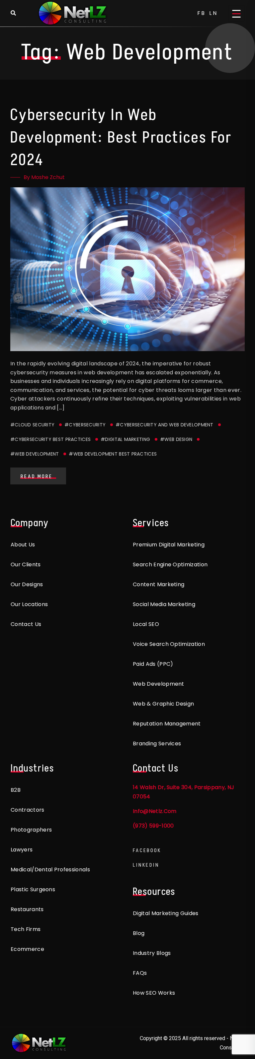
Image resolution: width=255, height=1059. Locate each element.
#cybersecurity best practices (50, 439)
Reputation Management (167, 723)
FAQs (140, 973)
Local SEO (146, 624)
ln (213, 13)
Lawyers (22, 849)
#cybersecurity (85, 424)
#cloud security (32, 424)
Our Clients (26, 564)
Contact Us (26, 624)
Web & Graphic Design (163, 704)
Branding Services (157, 743)
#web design (176, 439)
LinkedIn (146, 865)
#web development (34, 454)
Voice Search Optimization (169, 644)
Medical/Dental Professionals (50, 869)
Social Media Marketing (164, 604)
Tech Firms (26, 929)
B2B (16, 790)
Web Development (158, 684)
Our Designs (27, 584)
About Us (23, 544)
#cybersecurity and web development (164, 424)
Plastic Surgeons (33, 889)
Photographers (31, 830)
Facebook (147, 850)
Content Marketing (158, 584)
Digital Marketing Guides (166, 913)
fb (201, 13)
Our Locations (29, 604)
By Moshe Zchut (44, 177)
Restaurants (27, 909)
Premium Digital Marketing (169, 544)
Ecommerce (27, 949)
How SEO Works (154, 993)
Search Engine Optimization (170, 564)
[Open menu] (236, 13)
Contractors (27, 810)
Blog (138, 933)
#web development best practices (113, 454)
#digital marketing (125, 439)
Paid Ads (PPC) (153, 664)
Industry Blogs (152, 953)
